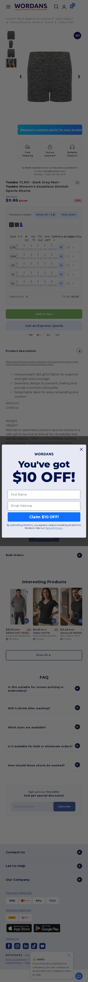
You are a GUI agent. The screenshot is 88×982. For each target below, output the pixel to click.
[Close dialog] (81, 449)
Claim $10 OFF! (44, 517)
